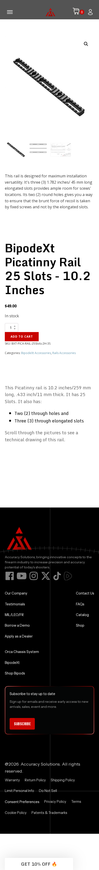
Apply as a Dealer (19, 636)
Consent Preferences (22, 802)
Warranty (12, 780)
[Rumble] (68, 576)
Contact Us (85, 593)
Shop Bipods (15, 673)
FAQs (80, 604)
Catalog (82, 615)
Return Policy (35, 780)
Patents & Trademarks (49, 813)
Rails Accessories (64, 353)
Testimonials (15, 604)
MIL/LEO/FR (14, 615)
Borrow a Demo (17, 625)
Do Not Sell (48, 791)
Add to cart (22, 336)
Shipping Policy (63, 780)
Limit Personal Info (19, 791)
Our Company (16, 593)
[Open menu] (10, 12)
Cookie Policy (16, 813)
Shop (80, 625)
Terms (76, 801)
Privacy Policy (55, 801)
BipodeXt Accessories (36, 353)
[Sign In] (90, 12)
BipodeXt (12, 662)
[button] (86, 44)
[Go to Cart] (78, 12)
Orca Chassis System (22, 652)
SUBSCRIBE (22, 723)
